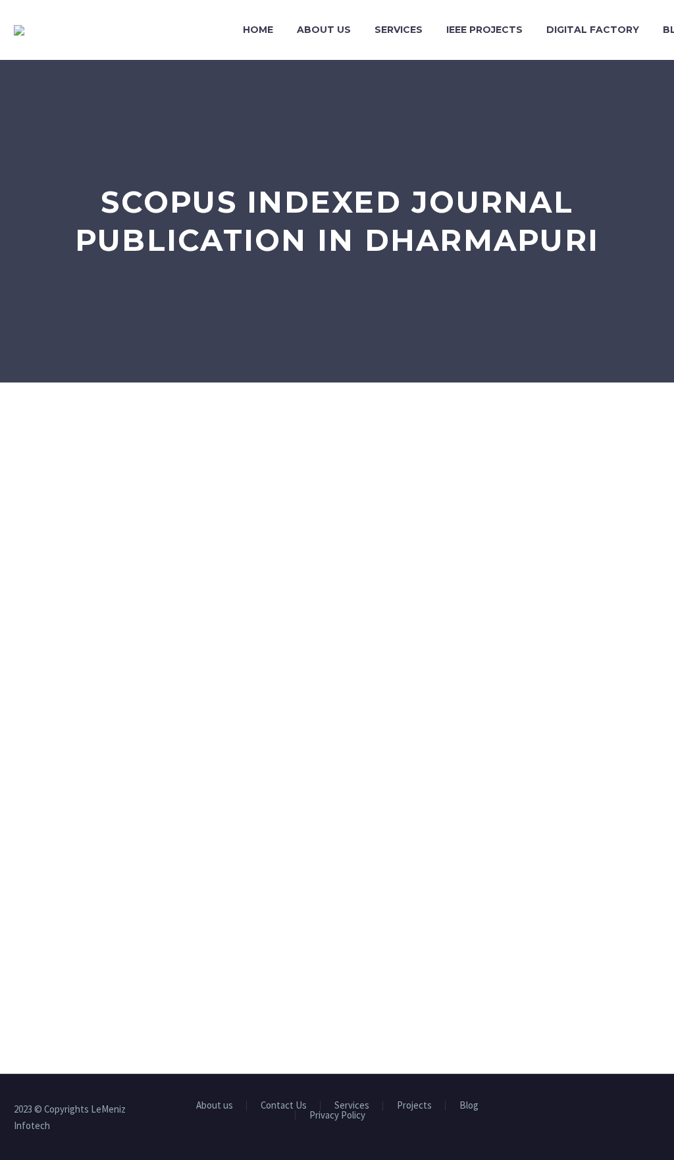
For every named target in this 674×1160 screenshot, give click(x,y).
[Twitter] (622, 1110)
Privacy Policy (337, 1115)
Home (258, 30)
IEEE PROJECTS (484, 30)
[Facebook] (588, 1110)
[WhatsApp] (656, 1110)
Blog (469, 1106)
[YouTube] (639, 1110)
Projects (414, 1106)
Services (399, 30)
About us (324, 30)
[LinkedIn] (605, 1110)
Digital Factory (592, 30)
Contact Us (284, 1106)
